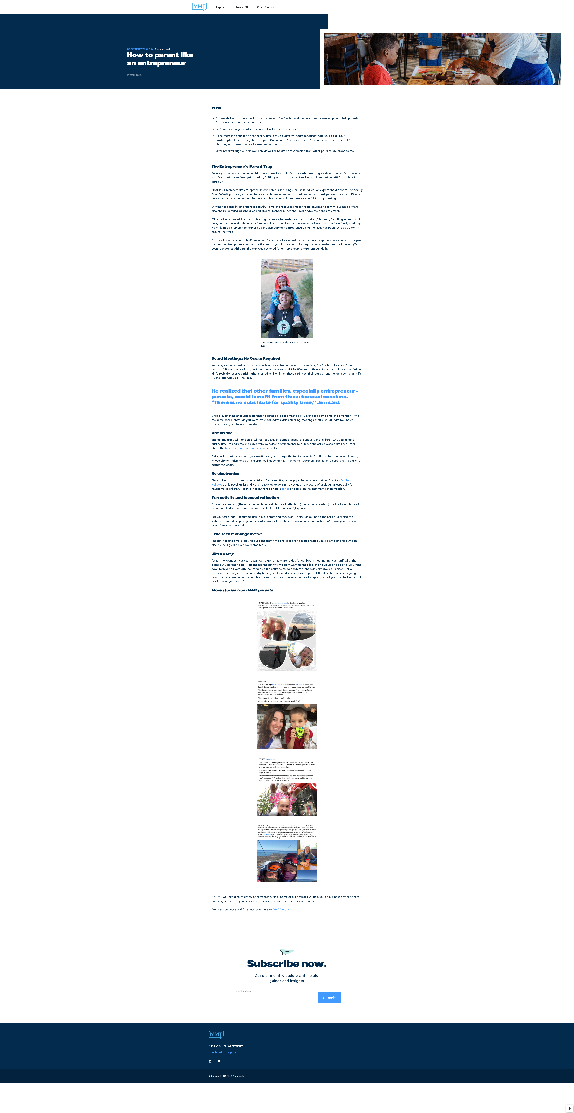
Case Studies (265, 7)
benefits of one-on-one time (243, 448)
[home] (199, 7)
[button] (222, 7)
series (285, 488)
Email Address (243, 991)
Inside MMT (243, 7)
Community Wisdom (140, 49)
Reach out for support (223, 1052)
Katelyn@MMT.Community (226, 1046)
